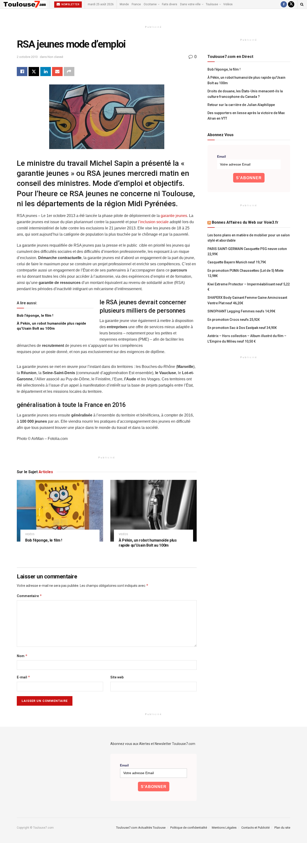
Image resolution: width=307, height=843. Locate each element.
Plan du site (282, 827)
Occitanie (150, 4)
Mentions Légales (224, 827)
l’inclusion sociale (153, 222)
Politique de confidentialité (188, 827)
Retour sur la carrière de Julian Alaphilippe (241, 105)
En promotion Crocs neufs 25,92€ (233, 320)
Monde (124, 4)
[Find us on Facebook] (284, 4)
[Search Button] (301, 4)
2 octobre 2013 (27, 57)
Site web (117, 677)
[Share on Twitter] (34, 71)
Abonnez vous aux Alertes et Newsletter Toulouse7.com (152, 744)
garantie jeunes (174, 216)
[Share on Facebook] (22, 71)
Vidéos (228, 4)
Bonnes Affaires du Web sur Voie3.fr (245, 222)
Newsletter (70, 4)
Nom (22, 656)
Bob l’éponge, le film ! (35, 315)
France (136, 4)
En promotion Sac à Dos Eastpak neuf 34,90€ (242, 328)
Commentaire (29, 595)
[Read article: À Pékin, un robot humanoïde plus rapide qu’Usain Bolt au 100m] (153, 510)
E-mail (23, 677)
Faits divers (169, 4)
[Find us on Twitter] (291, 4)
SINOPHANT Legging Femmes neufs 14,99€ (241, 311)
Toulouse (212, 4)
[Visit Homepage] (25, 4)
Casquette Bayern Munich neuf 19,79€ (236, 262)
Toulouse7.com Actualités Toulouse (140, 827)
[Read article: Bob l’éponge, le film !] (60, 510)
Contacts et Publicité (255, 827)
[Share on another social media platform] (69, 71)
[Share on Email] (57, 71)
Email (221, 156)
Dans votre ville (190, 4)
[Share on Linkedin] (45, 71)
